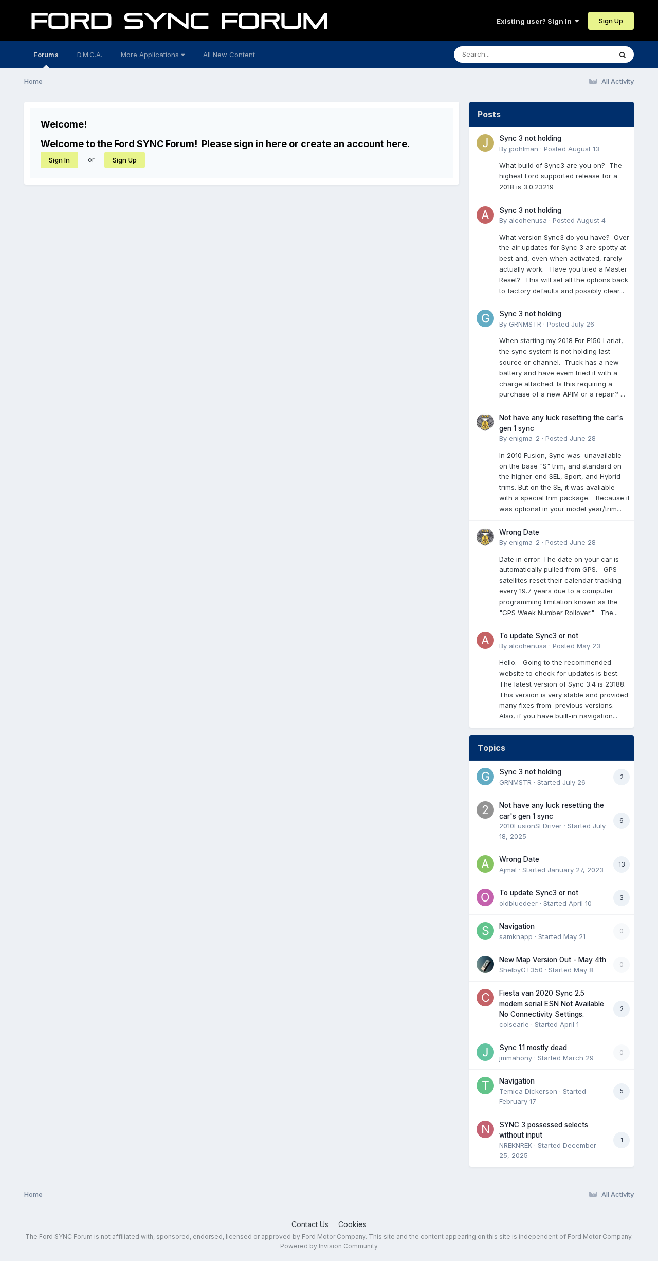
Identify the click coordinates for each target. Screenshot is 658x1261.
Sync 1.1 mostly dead (533, 1047)
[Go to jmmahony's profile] (485, 1052)
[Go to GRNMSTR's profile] (485, 318)
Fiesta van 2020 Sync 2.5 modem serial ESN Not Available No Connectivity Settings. (551, 1003)
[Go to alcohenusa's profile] (485, 215)
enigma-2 (524, 438)
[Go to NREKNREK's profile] (485, 1129)
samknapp (516, 936)
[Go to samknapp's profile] (485, 931)
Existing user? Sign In (536, 21)
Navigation (517, 926)
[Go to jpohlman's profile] (485, 143)
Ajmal (508, 870)
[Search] (622, 54)
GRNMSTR (525, 324)
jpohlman (523, 149)
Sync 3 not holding (530, 138)
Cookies (352, 1224)
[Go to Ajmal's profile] (485, 864)
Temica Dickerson (528, 1091)
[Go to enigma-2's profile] (485, 422)
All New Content (229, 54)
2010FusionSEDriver (530, 826)
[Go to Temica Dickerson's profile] (485, 1085)
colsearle (514, 1024)
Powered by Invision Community (329, 1246)
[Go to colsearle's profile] (485, 997)
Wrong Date (519, 532)
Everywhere (579, 54)
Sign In (59, 160)
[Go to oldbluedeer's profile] (485, 897)
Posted (571, 149)
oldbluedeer (518, 903)
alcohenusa (528, 220)
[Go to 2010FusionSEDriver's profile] (485, 810)
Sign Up (611, 20)
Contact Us (309, 1224)
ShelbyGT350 (521, 970)
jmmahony (515, 1058)
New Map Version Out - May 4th (552, 960)
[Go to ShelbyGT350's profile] (485, 964)
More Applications (151, 54)
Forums (46, 54)
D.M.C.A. (89, 54)
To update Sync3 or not (538, 636)
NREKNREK (515, 1145)
